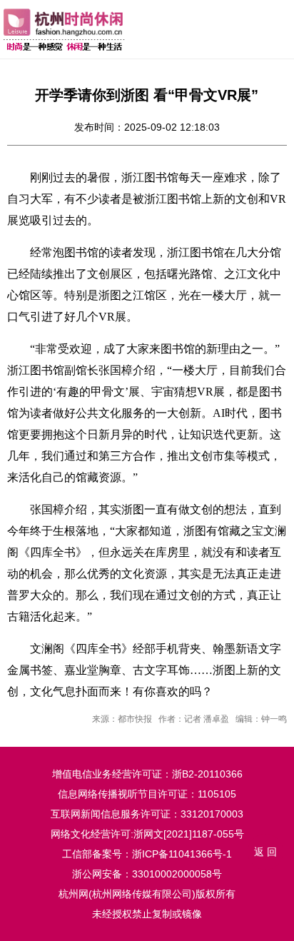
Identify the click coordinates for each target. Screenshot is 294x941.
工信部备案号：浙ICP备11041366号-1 (147, 854)
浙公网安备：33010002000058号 (147, 874)
